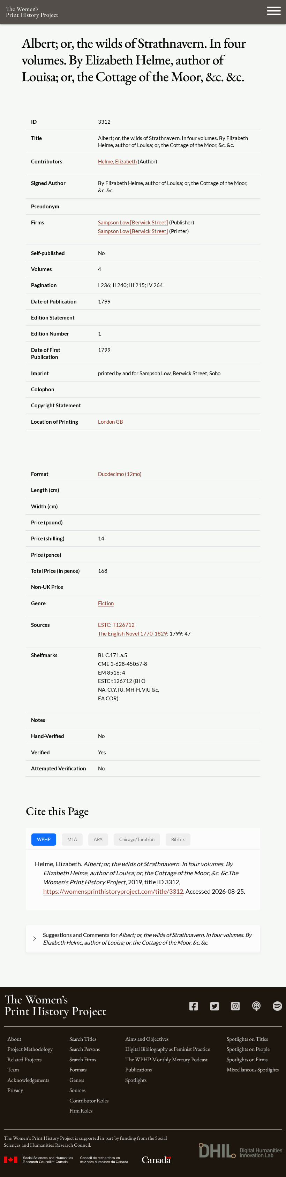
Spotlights (135, 1080)
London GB (110, 421)
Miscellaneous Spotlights (253, 1069)
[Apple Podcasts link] (256, 1007)
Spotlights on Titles (247, 1039)
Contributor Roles (88, 1100)
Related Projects (24, 1059)
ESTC (104, 625)
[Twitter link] (214, 1007)
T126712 (124, 625)
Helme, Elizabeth (117, 161)
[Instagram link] (235, 1007)
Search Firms (82, 1059)
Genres (76, 1080)
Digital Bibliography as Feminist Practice (167, 1049)
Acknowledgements (28, 1080)
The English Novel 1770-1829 (132, 633)
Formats (77, 1069)
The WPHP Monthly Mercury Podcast (166, 1059)
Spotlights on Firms (247, 1059)
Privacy (15, 1090)
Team (13, 1069)
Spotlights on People (248, 1049)
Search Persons (84, 1049)
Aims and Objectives (146, 1039)
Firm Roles (80, 1110)
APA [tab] (98, 839)
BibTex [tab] (178, 839)
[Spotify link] (277, 1007)
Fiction (106, 603)
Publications (138, 1069)
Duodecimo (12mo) (120, 474)
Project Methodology (30, 1049)
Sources (77, 1090)
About (14, 1039)
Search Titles (82, 1039)
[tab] (137, 839)
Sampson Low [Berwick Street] (133, 222)
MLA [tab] (72, 839)
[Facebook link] (193, 1007)
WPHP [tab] (44, 839)
